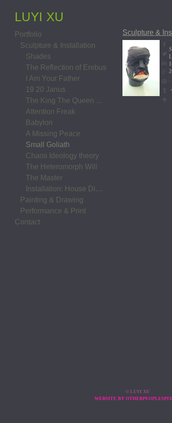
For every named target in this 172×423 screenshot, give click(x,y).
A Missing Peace (53, 133)
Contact (27, 222)
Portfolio (28, 34)
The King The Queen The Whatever (66, 100)
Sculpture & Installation (57, 45)
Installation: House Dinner (66, 189)
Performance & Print (53, 211)
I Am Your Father (53, 78)
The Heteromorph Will (61, 167)
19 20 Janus (46, 89)
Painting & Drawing (51, 200)
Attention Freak (50, 111)
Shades (38, 56)
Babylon (39, 122)
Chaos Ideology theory (62, 156)
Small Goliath (48, 145)
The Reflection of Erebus (66, 67)
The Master (44, 178)
